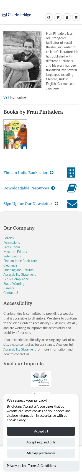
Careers (8, 288)
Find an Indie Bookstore (20, 261)
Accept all (41, 431)
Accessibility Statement (19, 274)
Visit (6, 97)
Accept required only (41, 442)
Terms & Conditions (42, 466)
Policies (8, 238)
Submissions (12, 256)
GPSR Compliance (16, 279)
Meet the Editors (15, 252)
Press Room (11, 247)
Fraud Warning (13, 283)
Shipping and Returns (18, 270)
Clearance (10, 265)
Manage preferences (41, 453)
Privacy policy (16, 466)
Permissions (11, 242)
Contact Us (11, 293)
